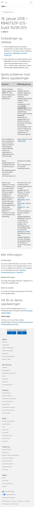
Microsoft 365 (5, 353)
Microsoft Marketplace (7, 461)
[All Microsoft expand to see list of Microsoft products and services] (2, 2)
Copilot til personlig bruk (7, 350)
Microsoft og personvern (7, 483)
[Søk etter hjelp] (6, 2)
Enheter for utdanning (7, 395)
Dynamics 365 (5, 429)
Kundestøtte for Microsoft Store (9, 373)
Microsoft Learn (5, 452)
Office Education (5, 404)
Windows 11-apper (6, 359)
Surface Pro (4, 342)
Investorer (4, 486)
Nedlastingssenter (6, 370)
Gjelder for (5, 32)
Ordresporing (5, 379)
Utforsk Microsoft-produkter (8, 356)
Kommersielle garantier (7, 384)
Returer (4, 376)
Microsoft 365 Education (7, 401)
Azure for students (6, 413)
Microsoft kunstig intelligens (8, 421)
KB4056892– (21, 199)
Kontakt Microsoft (6, 501)
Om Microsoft (5, 480)
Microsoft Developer (6, 449)
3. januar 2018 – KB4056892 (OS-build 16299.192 (18, 53)
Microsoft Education (6, 393)
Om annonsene (5, 504)
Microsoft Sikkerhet (6, 424)
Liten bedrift (5, 441)
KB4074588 (21, 141)
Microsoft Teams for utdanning (9, 398)
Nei (22, 333)
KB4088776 (21, 207)
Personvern (13, 501)
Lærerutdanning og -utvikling (8, 407)
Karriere (4, 477)
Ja (11, 333)
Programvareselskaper (7, 466)
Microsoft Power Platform (7, 463)
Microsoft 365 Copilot (7, 435)
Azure (3, 427)
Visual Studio (5, 469)
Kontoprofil (4, 367)
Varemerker (27, 501)
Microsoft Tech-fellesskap (7, 458)
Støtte (3, 6)
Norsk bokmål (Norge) (9, 491)
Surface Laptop (5, 345)
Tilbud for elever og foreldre (8, 410)
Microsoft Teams (6, 438)
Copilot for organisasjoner (8, 347)
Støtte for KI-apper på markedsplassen (10, 455)
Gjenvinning (4, 381)
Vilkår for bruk (20, 501)
